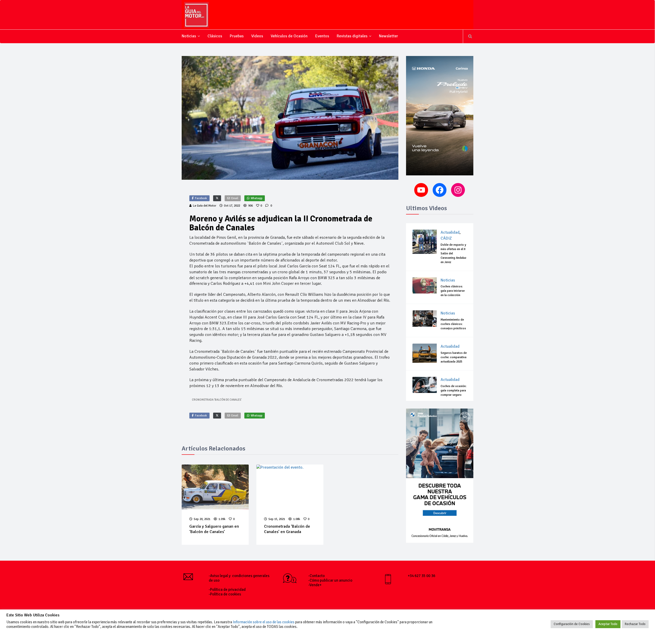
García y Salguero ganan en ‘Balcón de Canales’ (214, 529)
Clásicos (215, 36)
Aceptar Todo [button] (607, 624)
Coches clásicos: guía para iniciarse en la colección (453, 291)
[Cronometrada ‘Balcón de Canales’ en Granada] (289, 487)
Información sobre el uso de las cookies (263, 622)
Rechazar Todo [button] (635, 624)
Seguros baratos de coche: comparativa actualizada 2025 (454, 357)
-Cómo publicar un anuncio (330, 580)
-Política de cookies (225, 594)
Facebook (201, 198)
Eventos (322, 36)
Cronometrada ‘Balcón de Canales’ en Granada (287, 529)
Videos (257, 36)
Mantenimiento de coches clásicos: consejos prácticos (453, 324)
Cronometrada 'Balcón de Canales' (217, 399)
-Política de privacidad (227, 589)
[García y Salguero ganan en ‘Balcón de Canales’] (215, 487)
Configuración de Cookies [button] (572, 624)
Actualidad (450, 232)
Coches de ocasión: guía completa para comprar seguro (453, 390)
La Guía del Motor (204, 206)
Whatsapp (256, 198)
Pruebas (237, 36)
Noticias (189, 36)
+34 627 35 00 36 (421, 575)
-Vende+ (315, 585)
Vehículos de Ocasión (289, 36)
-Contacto (316, 575)
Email (234, 198)
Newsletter (388, 36)
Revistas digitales (352, 36)
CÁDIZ (446, 238)
